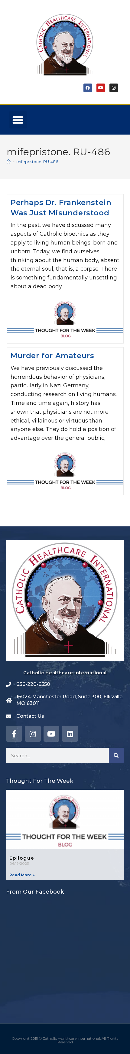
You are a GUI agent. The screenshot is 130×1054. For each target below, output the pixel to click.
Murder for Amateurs (52, 355)
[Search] (116, 755)
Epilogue (21, 858)
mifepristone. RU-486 (37, 161)
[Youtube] (100, 88)
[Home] (9, 161)
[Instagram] (113, 88)
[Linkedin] (70, 734)
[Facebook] (87, 88)
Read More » (22, 875)
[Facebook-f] (14, 734)
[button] (18, 119)
